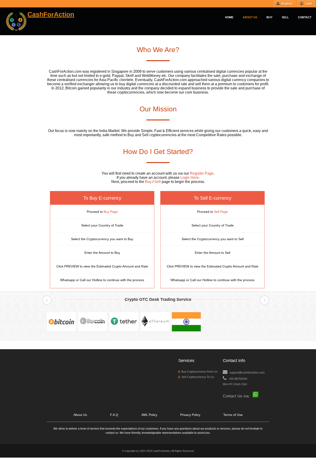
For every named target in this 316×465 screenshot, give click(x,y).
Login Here (189, 177)
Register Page (202, 173)
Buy (148, 182)
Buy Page (111, 212)
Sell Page (221, 212)
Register (287, 3)
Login (309, 3)
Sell (157, 182)
